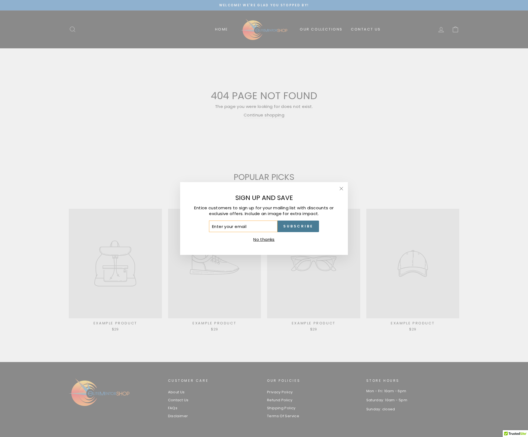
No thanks (263, 239)
